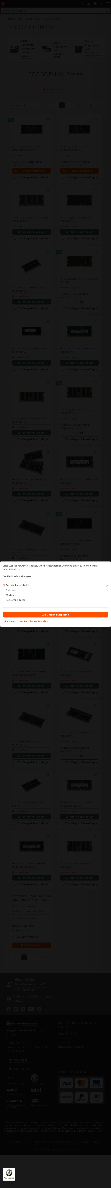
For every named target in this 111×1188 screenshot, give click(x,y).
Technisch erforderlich (17, 585)
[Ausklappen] (107, 584)
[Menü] (13, 1169)
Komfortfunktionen (15, 600)
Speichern (9, 621)
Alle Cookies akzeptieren (55, 614)
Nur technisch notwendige (34, 621)
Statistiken (11, 590)
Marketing (11, 595)
